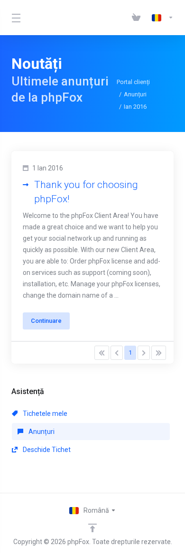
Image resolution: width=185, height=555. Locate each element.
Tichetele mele (44, 413)
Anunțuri (135, 94)
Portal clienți (133, 81)
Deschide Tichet (46, 449)
